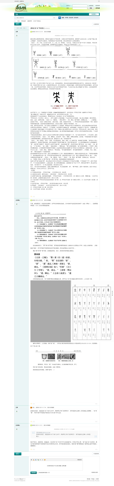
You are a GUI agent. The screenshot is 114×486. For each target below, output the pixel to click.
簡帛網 (88, 479)
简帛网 (15, 21)
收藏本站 (22, 1)
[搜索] (59, 18)
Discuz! (21, 479)
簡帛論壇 (23, 21)
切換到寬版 (99, 1)
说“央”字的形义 (37, 21)
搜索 (54, 17)
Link (38, 460)
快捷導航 (93, 14)
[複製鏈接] (47, 28)
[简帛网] (21, 11)
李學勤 (66, 17)
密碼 (68, 8)
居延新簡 (71, 17)
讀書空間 (29, 21)
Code (42, 460)
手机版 (92, 479)
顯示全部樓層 (47, 31)
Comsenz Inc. (23, 480)
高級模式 (79, 459)
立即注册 (97, 8)
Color (34, 460)
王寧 (17, 31)
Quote (40, 460)
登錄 (60, 465)
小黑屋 (97, 479)
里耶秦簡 (76, 17)
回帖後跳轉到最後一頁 (44, 472)
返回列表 (96, 24)
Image (36, 460)
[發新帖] (17, 24)
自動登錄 (91, 5)
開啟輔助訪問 (97, 1)
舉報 (96, 196)
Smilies (45, 460)
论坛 (16, 14)
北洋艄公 (18, 200)
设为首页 (17, 1)
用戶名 (68, 5)
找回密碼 (97, 5)
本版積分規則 (94, 472)
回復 (34, 196)
